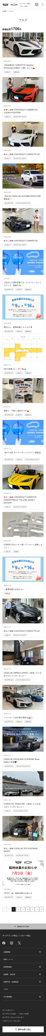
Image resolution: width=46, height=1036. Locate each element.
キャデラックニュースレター (13, 1017)
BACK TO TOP (23, 926)
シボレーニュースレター (11, 1021)
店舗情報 (7, 952)
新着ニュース (8, 959)
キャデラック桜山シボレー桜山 (25, 4)
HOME (4, 11)
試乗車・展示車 (9, 974)
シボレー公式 (23, 1013)
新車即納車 (8, 967)
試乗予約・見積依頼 (11, 982)
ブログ (6, 989)
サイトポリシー (8, 1010)
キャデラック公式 (9, 1013)
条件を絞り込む (24, 1029)
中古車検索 (8, 996)
